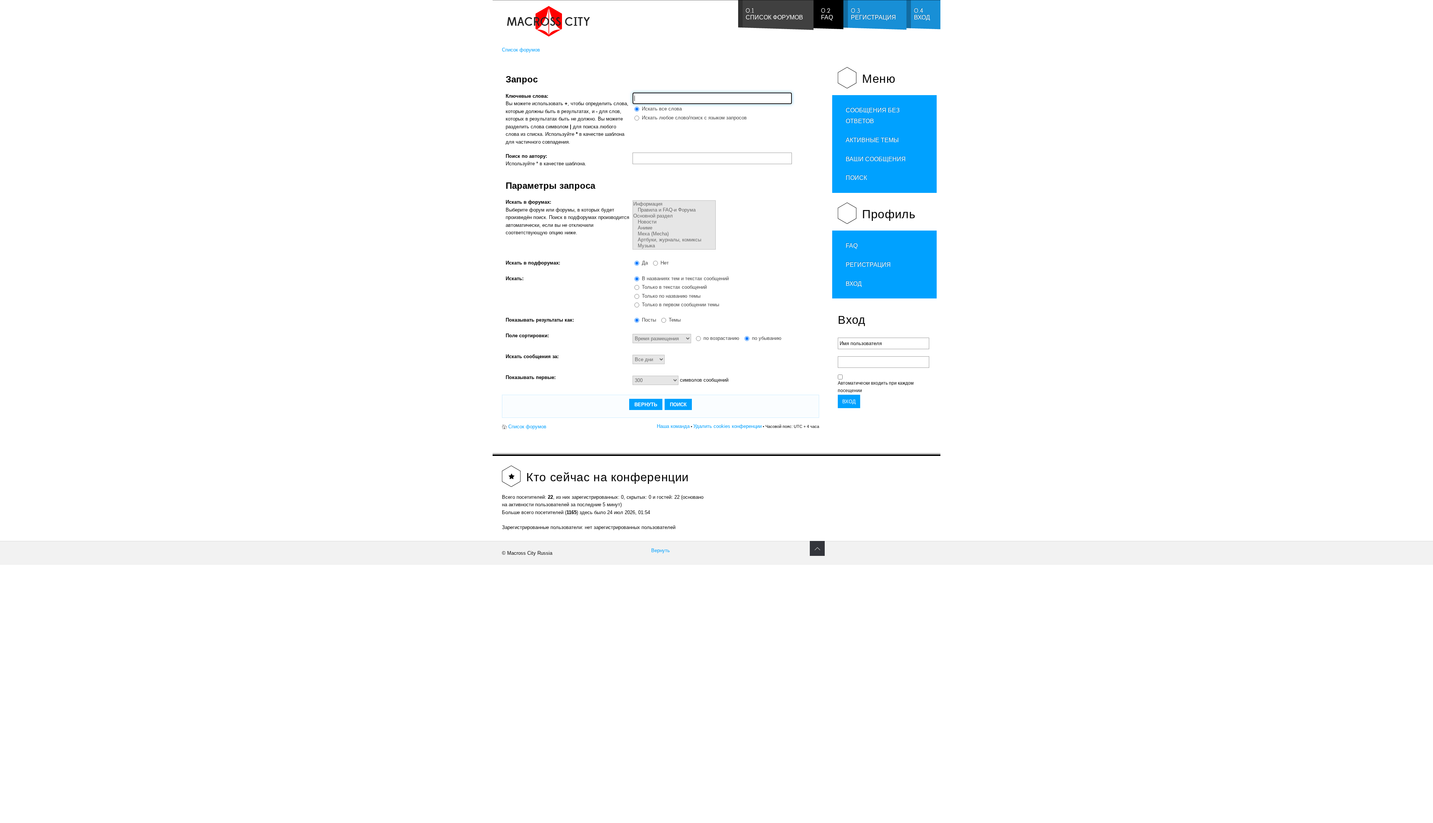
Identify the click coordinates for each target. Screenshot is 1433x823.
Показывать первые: (531, 377)
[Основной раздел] (674, 216)
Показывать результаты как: (540, 320)
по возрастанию (720, 338)
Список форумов (521, 50)
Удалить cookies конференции (727, 426)
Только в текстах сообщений (673, 287)
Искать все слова (661, 109)
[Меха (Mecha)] (674, 234)
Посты (648, 320)
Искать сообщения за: (532, 356)
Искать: (515, 278)
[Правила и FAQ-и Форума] (674, 210)
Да (644, 263)
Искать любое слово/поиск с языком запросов (693, 118)
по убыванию (765, 338)
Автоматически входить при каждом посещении (876, 387)
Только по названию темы (670, 296)
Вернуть (660, 550)
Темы (674, 320)
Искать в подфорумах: (533, 263)
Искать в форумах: (528, 202)
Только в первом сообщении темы (679, 304)
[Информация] (674, 204)
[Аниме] (674, 228)
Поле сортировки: (527, 335)
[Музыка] (674, 246)
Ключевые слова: (527, 96)
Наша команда (673, 426)
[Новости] (674, 222)
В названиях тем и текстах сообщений (684, 278)
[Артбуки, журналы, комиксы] (674, 240)
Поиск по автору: (526, 156)
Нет (664, 263)
